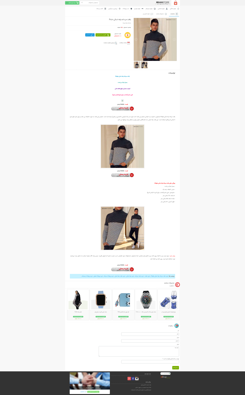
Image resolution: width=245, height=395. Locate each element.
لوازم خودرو (137, 9)
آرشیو (172, 285)
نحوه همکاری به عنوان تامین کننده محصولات (141, 390)
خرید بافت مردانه (139, 276)
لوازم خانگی (173, 9)
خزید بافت (147, 276)
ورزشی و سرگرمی (112, 9)
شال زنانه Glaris (78, 312)
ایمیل (178, 337)
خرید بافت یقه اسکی (120, 276)
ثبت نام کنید (83, 391)
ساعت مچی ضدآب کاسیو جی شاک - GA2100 (146, 312)
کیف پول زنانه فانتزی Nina (123, 312)
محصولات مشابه (160, 14)
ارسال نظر (175, 367)
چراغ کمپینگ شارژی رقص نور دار (169, 312)
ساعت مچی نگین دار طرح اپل (101, 312)
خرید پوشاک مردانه (109, 276)
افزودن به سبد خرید (101, 35)
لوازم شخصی (161, 9)
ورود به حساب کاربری (93, 391)
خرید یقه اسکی (130, 276)
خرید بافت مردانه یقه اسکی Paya (159, 276)
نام (178, 330)
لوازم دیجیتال (149, 9)
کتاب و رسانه (99, 9)
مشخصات (172, 14)
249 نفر (88, 35)
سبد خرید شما (72, 2)
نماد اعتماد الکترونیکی (146, 385)
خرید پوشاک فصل (98, 276)
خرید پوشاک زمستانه (87, 276)
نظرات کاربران (146, 14)
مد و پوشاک (126, 9)
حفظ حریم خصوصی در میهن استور (143, 387)
